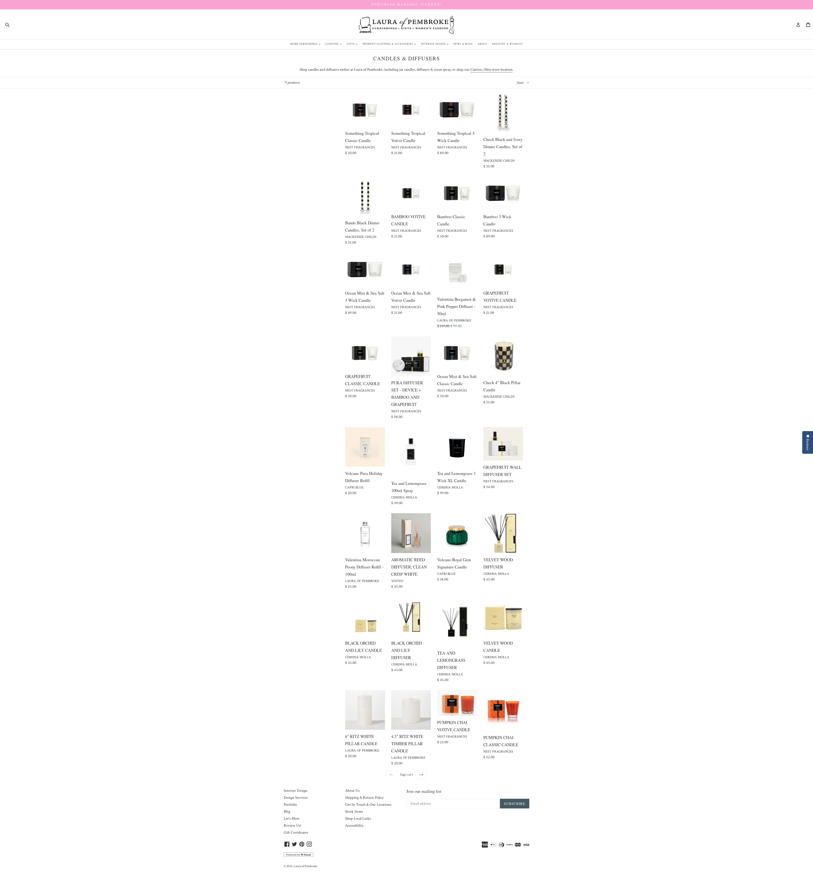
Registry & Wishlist (507, 44)
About (482, 44)
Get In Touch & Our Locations (368, 804)
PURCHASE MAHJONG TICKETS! (406, 4)
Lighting (334, 44)
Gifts (353, 44)
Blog (287, 811)
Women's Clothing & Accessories (390, 44)
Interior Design (436, 44)
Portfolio (290, 804)
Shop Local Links (358, 818)
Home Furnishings (306, 44)
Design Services (296, 797)
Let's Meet (292, 818)
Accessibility (354, 825)
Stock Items (354, 811)
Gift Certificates (296, 832)
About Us (352, 790)
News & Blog (463, 44)
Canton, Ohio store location (491, 69)
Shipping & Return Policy (364, 797)
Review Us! (292, 825)
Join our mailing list (423, 791)
